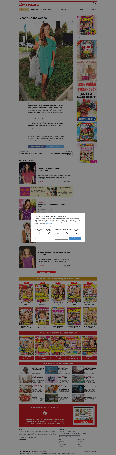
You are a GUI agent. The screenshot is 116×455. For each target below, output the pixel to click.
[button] (58, 226)
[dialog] (58, 227)
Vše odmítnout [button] (61, 238)
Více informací (49, 223)
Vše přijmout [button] (75, 238)
